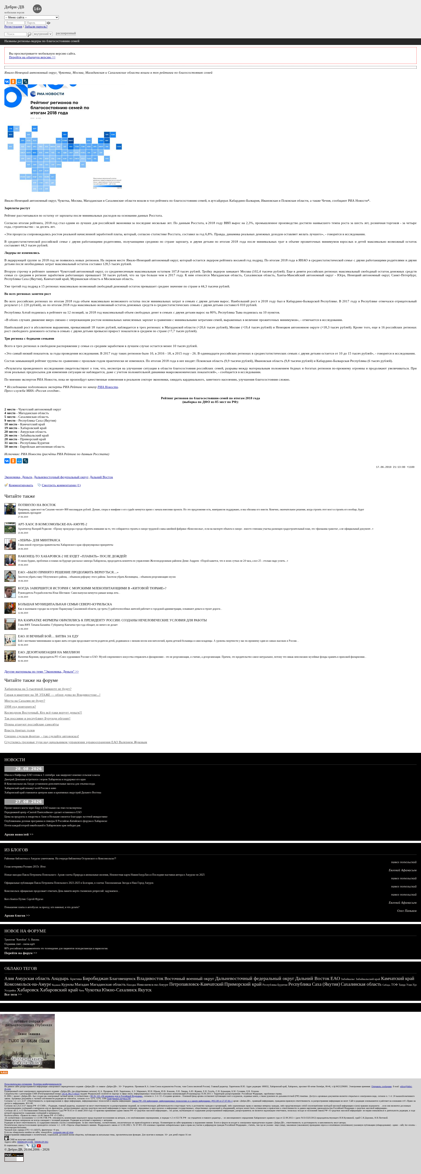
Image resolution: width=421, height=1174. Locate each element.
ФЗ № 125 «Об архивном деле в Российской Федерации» (116, 1096)
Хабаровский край (59, 989)
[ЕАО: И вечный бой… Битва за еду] (10, 645)
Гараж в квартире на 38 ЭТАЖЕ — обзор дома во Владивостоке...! (52, 695)
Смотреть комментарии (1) (61, 485)
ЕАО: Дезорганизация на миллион (49, 652)
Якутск (145, 989)
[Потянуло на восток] (10, 513)
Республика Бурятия (274, 984)
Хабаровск (28, 989)
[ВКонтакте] (7, 81)
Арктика (76, 979)
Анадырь (60, 978)
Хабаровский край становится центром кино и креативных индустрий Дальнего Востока (52, 792)
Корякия (56, 984)
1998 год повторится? (20, 706)
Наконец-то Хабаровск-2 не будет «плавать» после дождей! (72, 556)
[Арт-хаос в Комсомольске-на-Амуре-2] (10, 532)
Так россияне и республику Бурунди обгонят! (37, 718)
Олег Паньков (407, 910)
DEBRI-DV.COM (25, 1142)
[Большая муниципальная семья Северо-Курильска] (10, 613)
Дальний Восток (101, 477)
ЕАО (335, 978)
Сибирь (386, 984)
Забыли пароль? (36, 26)
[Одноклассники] (13, 81)
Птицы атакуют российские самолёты (31, 724)
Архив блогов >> (17, 915)
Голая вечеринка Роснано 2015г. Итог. (25, 866)
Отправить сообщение (381, 1086)
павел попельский (404, 862)
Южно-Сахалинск (119, 989)
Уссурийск (10, 990)
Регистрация (13, 26)
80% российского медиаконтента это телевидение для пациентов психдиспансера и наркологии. (56, 948)
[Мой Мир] (19, 81)
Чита (81, 990)
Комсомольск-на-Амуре (27, 984)
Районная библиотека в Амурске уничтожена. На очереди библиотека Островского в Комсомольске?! (60, 858)
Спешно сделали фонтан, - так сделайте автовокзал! (41, 736)
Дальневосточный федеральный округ (61, 477)
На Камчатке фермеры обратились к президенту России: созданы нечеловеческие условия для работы (112, 620)
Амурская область (32, 978)
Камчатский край (397, 978)
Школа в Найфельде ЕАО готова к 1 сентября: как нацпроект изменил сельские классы (52, 775)
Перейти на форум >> (20, 953)
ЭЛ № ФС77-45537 (71, 1093)
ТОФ (394, 984)
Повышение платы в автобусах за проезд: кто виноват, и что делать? (41, 907)
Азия (9, 978)
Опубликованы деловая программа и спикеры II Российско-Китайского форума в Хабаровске (55, 821)
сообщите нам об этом (63, 1132)
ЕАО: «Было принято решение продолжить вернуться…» (68, 572)
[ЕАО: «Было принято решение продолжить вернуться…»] (10, 581)
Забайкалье (348, 979)
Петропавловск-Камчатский (196, 984)
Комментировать (21, 485)
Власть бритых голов (19, 730)
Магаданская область (108, 984)
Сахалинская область (361, 984)
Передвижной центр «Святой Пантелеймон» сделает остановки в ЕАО (43, 812)
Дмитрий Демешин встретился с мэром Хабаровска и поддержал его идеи (45, 779)
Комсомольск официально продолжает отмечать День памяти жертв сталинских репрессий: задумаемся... (62, 891)
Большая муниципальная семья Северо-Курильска (65, 604)
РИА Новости (108, 387)
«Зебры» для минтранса (39, 540)
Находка (131, 984)
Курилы (67, 984)
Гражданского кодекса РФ (119, 1098)
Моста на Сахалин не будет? (24, 700)
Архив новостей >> (19, 834)
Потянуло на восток (37, 505)
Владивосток (150, 978)
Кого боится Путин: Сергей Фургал (23, 899)
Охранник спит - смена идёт (19, 944)
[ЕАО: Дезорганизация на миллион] (10, 661)
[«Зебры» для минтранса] (10, 548)
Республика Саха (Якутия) (314, 984)
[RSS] (4, 1073)
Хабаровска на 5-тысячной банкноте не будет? (37, 689)
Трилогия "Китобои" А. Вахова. (22, 939)
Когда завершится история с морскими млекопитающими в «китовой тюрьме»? (92, 588)
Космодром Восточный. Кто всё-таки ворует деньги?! (43, 712)
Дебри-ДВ (14, 6)
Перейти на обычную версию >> (32, 57)
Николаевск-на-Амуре (152, 984)
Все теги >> (13, 994)
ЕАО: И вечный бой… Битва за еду (48, 636)
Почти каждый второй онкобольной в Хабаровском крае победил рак (42, 825)
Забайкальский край (368, 979)
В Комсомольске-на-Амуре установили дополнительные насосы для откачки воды (49, 783)
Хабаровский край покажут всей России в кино (30, 788)
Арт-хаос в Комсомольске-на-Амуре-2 (52, 524)
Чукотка (93, 989)
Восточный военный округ (189, 978)
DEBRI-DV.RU (41, 1142)
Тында (402, 984)
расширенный (66, 33)
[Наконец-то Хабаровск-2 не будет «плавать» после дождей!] (10, 565)
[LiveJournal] (25, 81)
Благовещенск (122, 978)
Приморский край (243, 984)
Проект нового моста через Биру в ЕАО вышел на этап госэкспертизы (43, 807)
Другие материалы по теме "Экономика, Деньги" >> (41, 671)
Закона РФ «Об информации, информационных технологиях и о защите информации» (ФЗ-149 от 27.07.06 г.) (182, 1101)
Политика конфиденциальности (47, 1084)
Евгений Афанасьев (403, 870)
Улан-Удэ (411, 984)
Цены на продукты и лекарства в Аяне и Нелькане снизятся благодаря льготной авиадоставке (55, 816)
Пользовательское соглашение (18, 1084)
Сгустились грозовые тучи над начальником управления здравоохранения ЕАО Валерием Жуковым (75, 742)
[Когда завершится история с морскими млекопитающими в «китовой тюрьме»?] (10, 597)
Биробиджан (96, 978)
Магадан (82, 984)
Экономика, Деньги (18, 477)
